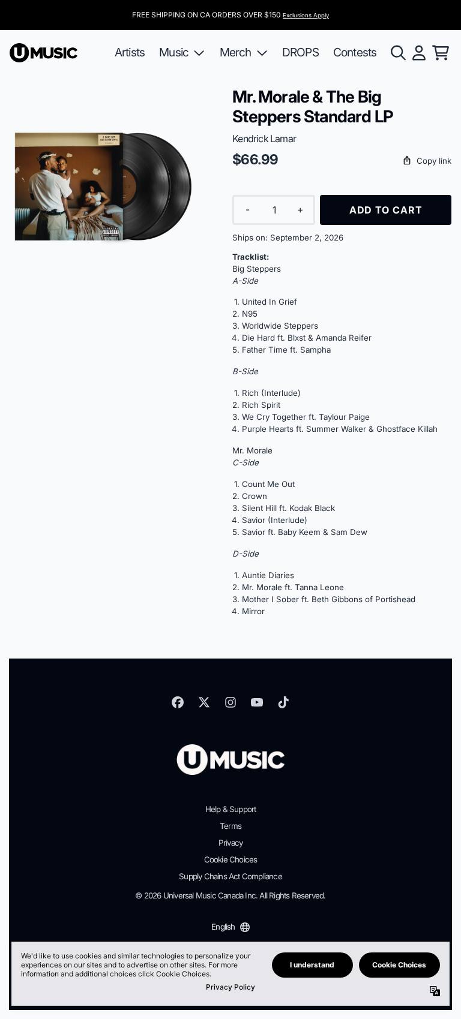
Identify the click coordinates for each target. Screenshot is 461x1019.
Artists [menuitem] (130, 52)
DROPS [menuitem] (300, 52)
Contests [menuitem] (355, 52)
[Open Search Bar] (397, 52)
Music (173, 52)
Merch (236, 52)
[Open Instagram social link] (230, 702)
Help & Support (230, 809)
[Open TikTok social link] (283, 702)
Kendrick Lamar (264, 139)
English (223, 926)
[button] (341, 161)
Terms (230, 826)
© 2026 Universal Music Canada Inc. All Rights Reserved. (230, 895)
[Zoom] (109, 186)
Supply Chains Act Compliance (230, 876)
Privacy (230, 842)
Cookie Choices (231, 859)
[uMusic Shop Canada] (43, 52)
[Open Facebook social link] (177, 702)
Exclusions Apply (306, 15)
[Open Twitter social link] (204, 702)
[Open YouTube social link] (257, 702)
